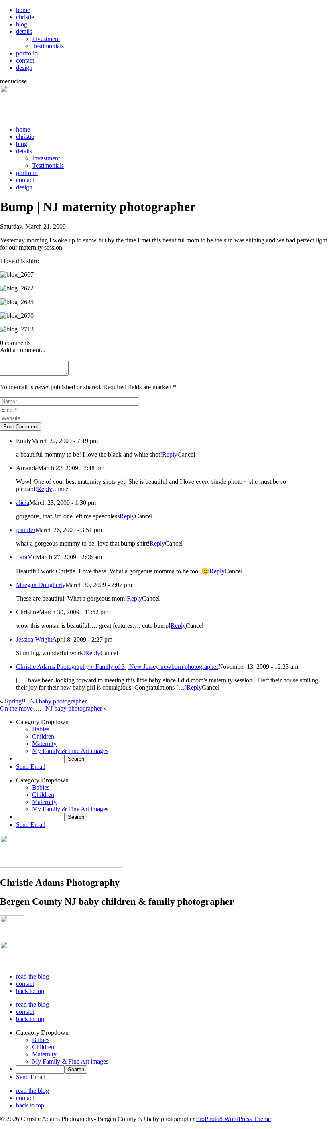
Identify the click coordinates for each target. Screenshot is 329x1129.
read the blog (32, 976)
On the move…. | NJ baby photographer (51, 708)
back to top (30, 990)
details (24, 31)
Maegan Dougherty (40, 584)
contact (25, 60)
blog (21, 24)
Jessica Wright (34, 639)
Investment (46, 38)
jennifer (25, 529)
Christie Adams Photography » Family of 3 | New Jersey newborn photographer (117, 666)
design (24, 67)
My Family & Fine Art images (70, 750)
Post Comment (20, 427)
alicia (22, 502)
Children (43, 736)
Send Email (30, 766)
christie (25, 17)
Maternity (44, 743)
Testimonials (48, 46)
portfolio (27, 53)
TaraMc (26, 557)
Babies (40, 729)
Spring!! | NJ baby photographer (46, 701)
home (23, 9)
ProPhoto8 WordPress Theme (233, 1118)
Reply (169, 454)
